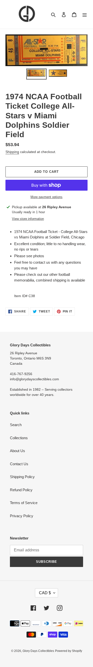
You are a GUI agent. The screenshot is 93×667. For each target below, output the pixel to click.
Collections (19, 438)
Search (16, 425)
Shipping (12, 152)
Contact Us (19, 464)
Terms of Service (23, 503)
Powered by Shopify (68, 651)
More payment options (46, 197)
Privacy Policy (21, 516)
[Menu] (84, 14)
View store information (28, 219)
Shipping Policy (22, 477)
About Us (17, 451)
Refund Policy (21, 490)
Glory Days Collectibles (38, 651)
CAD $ (45, 593)
